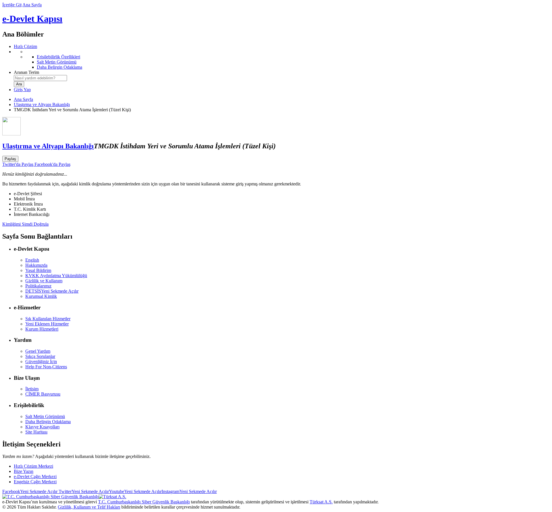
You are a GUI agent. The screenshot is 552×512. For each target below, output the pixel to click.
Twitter (83, 491)
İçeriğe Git (12, 4)
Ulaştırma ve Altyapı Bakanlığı (42, 104)
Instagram (189, 491)
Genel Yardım (37, 351)
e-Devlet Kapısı (32, 19)
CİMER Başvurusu (42, 394)
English (32, 260)
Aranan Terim (26, 72)
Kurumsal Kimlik (41, 296)
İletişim (32, 388)
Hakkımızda (36, 265)
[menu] (282, 59)
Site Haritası (36, 431)
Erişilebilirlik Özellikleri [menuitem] (58, 56)
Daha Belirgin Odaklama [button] (48, 421)
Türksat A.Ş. (321, 501)
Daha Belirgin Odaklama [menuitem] (59, 67)
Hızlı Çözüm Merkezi (33, 466)
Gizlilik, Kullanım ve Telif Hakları (89, 507)
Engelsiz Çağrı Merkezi (35, 481)
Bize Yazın (23, 471)
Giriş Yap (22, 89)
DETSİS (51, 291)
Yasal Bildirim (38, 270)
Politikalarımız (38, 285)
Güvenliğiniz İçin (41, 361)
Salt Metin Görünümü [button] (45, 416)
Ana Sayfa (32, 4)
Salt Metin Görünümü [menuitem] (56, 62)
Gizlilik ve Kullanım (43, 280)
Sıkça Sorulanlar (40, 356)
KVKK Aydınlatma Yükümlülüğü (56, 275)
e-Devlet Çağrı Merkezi (35, 476)
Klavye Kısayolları (42, 426)
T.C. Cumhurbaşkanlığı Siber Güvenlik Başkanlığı (144, 501)
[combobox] (40, 78)
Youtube (135, 491)
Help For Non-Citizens (46, 366)
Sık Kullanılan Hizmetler (47, 318)
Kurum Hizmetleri (41, 329)
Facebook (29, 491)
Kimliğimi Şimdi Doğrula (25, 224)
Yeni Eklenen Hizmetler (47, 323)
